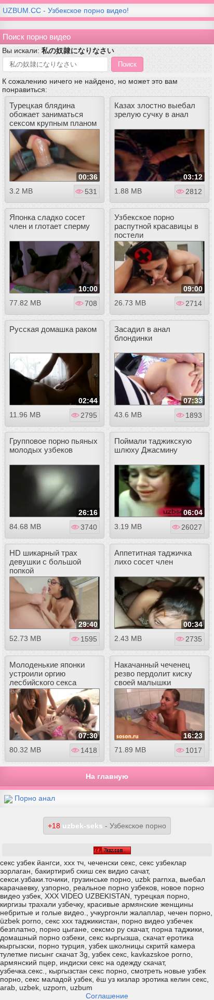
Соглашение (107, 996)
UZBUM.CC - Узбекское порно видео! (66, 10)
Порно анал (35, 798)
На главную (107, 776)
